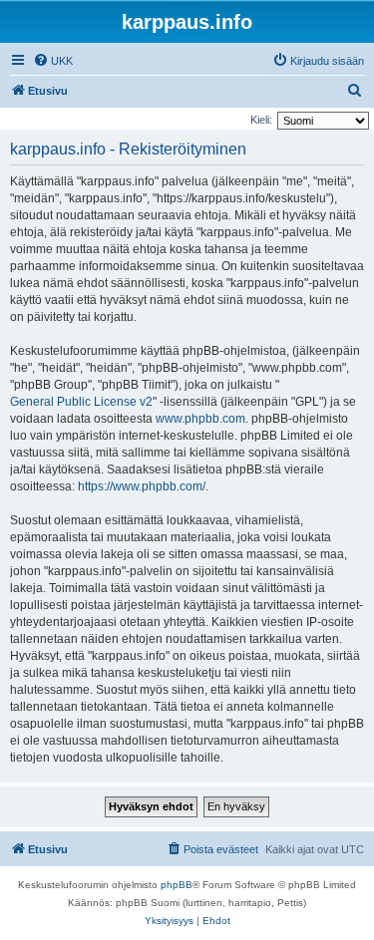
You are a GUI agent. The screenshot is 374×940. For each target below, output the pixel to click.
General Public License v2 (81, 402)
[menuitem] (53, 61)
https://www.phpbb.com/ (141, 486)
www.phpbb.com (200, 419)
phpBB (176, 884)
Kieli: (261, 120)
